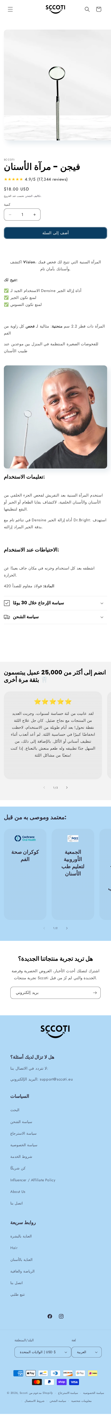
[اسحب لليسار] (44, 787)
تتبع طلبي (17, 1294)
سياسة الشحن (21, 1121)
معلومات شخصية (81, 1401)
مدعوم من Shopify (41, 1393)
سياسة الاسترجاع (23, 1133)
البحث (14, 1109)
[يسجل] (94, 993)
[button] (10, 9)
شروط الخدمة (21, 1156)
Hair (14, 1247)
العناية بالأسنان (21, 1259)
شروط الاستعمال (34, 1401)
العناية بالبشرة (21, 1236)
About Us (18, 1191)
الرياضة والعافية (22, 1271)
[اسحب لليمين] (67, 787)
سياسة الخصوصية (23, 1145)
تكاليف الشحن (33, 196)
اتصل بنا (16, 1203)
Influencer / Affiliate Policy (32, 1179)
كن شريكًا (18, 1168)
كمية (7, 204)
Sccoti (24, 1393)
